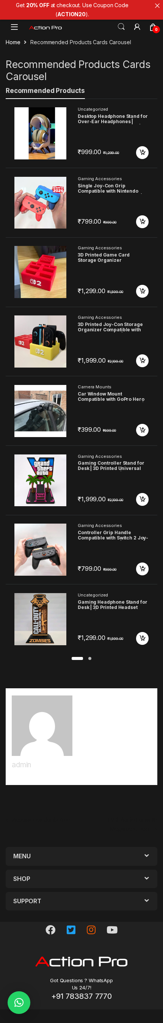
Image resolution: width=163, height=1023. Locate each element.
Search (121, 27)
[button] (77, 658)
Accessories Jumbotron (38, 819)
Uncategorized (93, 109)
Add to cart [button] (142, 152)
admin (21, 764)
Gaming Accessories (100, 178)
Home (13, 42)
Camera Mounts (94, 386)
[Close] (157, 5)
